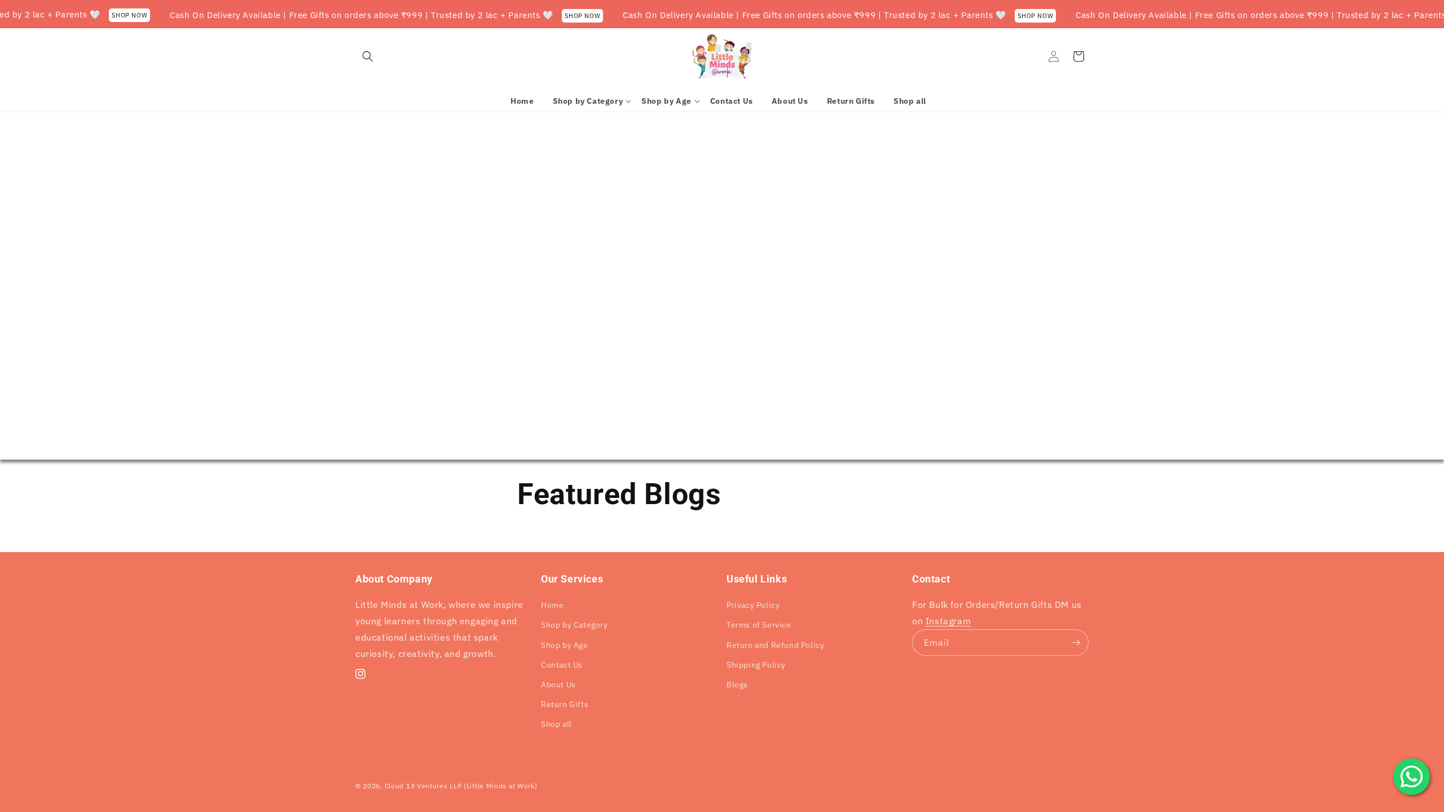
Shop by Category (574, 625)
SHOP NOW (114, 15)
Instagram (948, 620)
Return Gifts (564, 704)
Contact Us (562, 665)
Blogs (737, 684)
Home (552, 605)
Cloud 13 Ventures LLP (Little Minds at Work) (461, 786)
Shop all (556, 724)
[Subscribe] (1075, 642)
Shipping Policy (756, 665)
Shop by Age (564, 645)
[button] (367, 56)
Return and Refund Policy (775, 645)
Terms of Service (759, 625)
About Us (558, 684)
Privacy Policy (753, 605)
